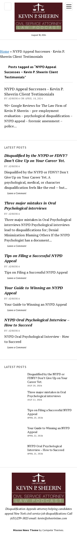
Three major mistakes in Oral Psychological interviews (30, 205)
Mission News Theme (25, 530)
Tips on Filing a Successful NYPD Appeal (33, 258)
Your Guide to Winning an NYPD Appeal (33, 290)
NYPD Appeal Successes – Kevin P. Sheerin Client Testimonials (33, 91)
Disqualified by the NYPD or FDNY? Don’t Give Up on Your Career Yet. (35, 158)
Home (4, 51)
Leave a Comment (16, 193)
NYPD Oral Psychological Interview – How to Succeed (36, 322)
